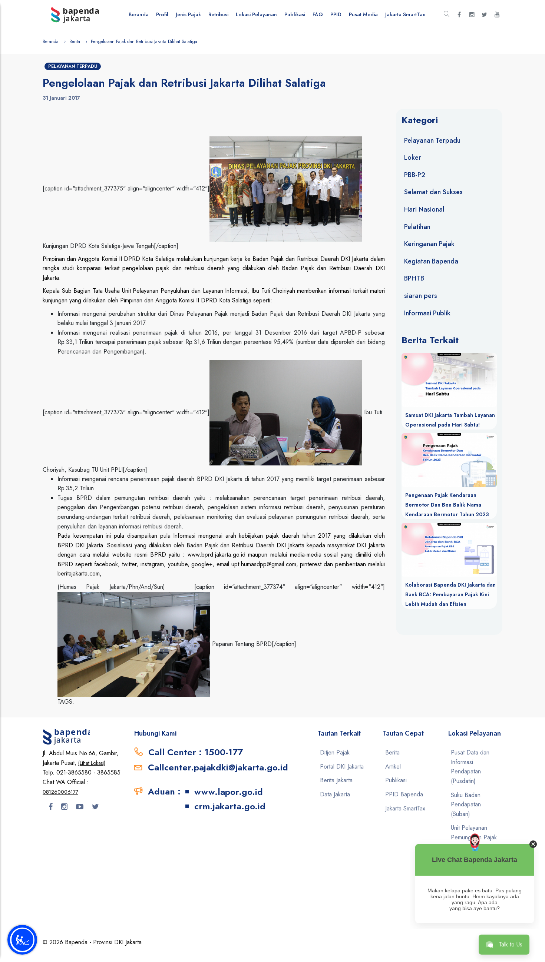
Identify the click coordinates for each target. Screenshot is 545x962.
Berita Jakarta (336, 780)
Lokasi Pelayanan (256, 14)
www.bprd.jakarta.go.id (216, 554)
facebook (106, 564)
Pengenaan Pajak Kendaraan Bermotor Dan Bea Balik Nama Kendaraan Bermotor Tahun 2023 (447, 504)
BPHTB (414, 278)
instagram (152, 564)
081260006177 (60, 792)
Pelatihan (417, 227)
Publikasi (294, 14)
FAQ (318, 14)
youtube (178, 564)
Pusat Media (363, 14)
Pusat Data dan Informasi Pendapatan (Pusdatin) (470, 766)
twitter (129, 564)
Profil (162, 14)
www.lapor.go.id (228, 791)
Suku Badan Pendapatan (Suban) (466, 804)
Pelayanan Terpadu (72, 66)
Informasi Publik (427, 313)
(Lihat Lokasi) (91, 763)
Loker (412, 157)
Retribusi (218, 14)
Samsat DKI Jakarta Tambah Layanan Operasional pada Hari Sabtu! (450, 419)
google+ (201, 564)
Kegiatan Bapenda (431, 261)
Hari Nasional (424, 209)
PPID (335, 14)
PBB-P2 (414, 175)
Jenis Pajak (188, 14)
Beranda (139, 14)
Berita (74, 41)
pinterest (310, 564)
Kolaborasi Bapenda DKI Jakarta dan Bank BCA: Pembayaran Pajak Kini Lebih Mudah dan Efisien (450, 594)
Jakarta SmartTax (405, 14)
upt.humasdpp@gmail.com (263, 564)
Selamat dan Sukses (433, 192)
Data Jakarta (335, 794)
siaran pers (420, 296)
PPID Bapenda (404, 794)
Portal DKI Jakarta (342, 766)
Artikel (393, 766)
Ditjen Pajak (335, 752)
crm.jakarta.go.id (229, 806)
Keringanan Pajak (429, 244)
